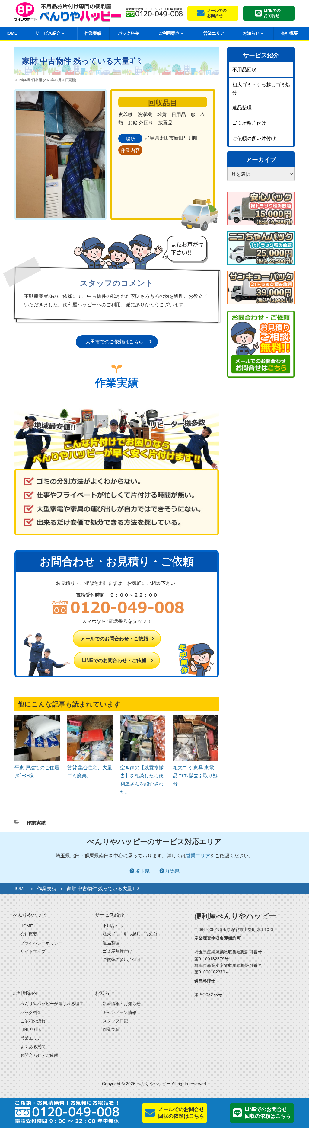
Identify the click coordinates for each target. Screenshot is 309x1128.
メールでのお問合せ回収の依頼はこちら (181, 1113)
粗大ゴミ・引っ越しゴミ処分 (261, 88)
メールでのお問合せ (217, 13)
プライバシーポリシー (41, 943)
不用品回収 (244, 69)
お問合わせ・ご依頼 (39, 1055)
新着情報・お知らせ (122, 1003)
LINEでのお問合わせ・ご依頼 (114, 660)
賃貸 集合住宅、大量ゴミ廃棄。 (89, 771)
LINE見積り (31, 1029)
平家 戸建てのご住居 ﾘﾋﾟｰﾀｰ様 (36, 771)
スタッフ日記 (115, 1020)
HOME (19, 888)
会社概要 (289, 33)
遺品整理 (242, 107)
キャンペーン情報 (119, 1012)
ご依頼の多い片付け (254, 138)
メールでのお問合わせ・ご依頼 (114, 638)
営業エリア (214, 33)
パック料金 (128, 33)
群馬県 (172, 871)
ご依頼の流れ (33, 1020)
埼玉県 (142, 871)
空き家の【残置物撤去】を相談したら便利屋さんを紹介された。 (142, 780)
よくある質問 (33, 1046)
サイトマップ (33, 951)
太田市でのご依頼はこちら (114, 341)
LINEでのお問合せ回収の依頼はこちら (268, 1113)
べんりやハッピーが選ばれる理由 (52, 1003)
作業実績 (92, 33)
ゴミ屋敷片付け (249, 123)
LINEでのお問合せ (272, 13)
